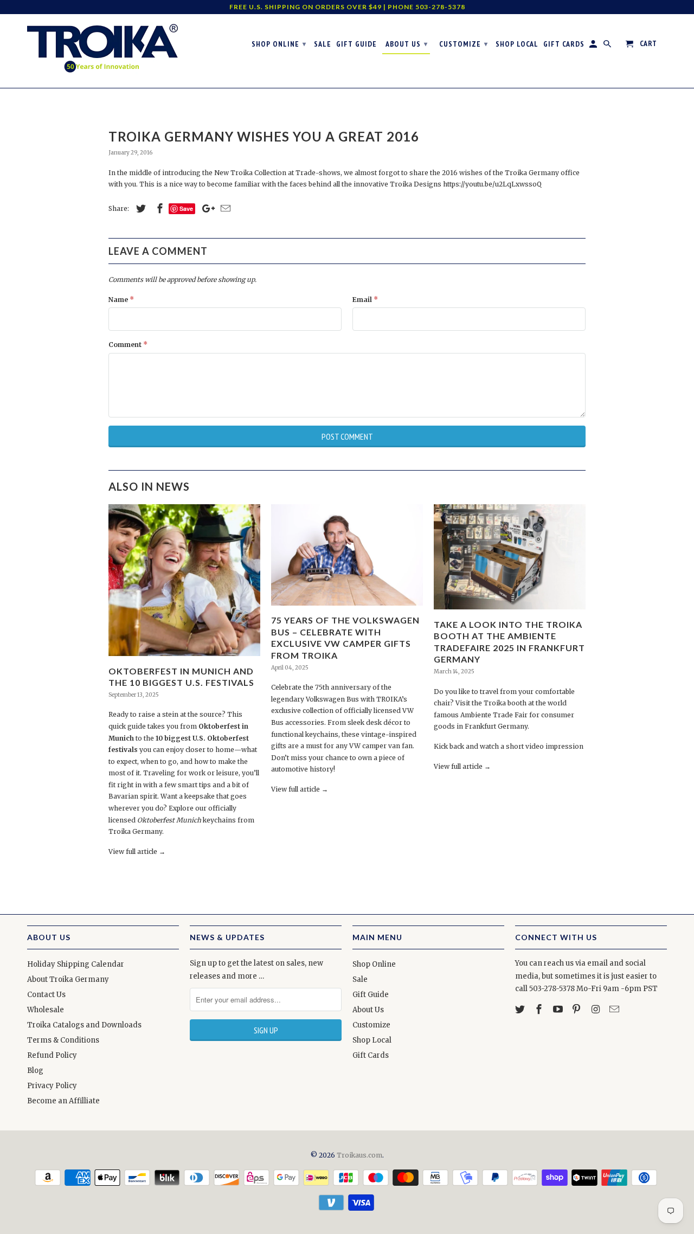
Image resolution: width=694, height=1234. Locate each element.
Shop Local (371, 1040)
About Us (368, 1009)
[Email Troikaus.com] (615, 1009)
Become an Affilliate (63, 1101)
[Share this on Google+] (205, 208)
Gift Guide (370, 994)
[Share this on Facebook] (158, 208)
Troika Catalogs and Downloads (84, 1025)
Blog (35, 1070)
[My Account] (594, 46)
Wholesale (45, 1009)
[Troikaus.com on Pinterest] (577, 1009)
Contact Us (46, 994)
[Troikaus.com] (103, 48)
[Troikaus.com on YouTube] (559, 1009)
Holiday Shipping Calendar (75, 964)
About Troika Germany (68, 979)
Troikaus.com (359, 1155)
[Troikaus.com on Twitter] (521, 1009)
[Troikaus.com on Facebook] (540, 1009)
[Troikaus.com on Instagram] (596, 1009)
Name (121, 299)
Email (365, 299)
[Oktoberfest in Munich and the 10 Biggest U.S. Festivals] (184, 659)
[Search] (608, 46)
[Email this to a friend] (224, 208)
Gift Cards (370, 1055)
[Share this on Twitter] (139, 208)
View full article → (136, 851)
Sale (360, 979)
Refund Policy (52, 1055)
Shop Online (374, 964)
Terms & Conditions (63, 1040)
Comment (127, 344)
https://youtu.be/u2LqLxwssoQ (492, 184)
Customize (371, 1025)
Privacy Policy (52, 1085)
